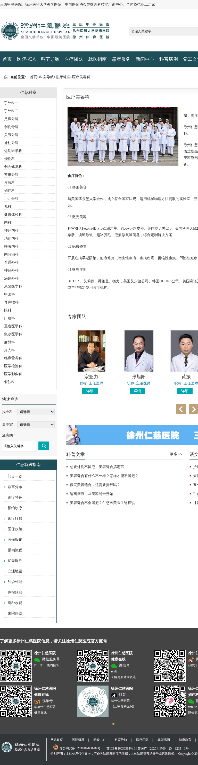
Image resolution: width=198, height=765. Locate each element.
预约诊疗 (15, 508)
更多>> (175, 454)
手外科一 (11, 103)
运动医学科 (13, 151)
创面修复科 (13, 167)
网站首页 (57, 740)
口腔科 (9, 318)
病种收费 (15, 603)
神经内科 (11, 230)
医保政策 (15, 529)
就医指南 (97, 59)
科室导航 (50, 59)
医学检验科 (13, 366)
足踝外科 (11, 119)
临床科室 (63, 77)
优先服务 (15, 561)
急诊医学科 (13, 334)
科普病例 (168, 59)
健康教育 (185, 740)
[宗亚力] (91, 371)
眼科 (7, 310)
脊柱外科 (11, 143)
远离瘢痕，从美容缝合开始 (91, 494)
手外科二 (11, 111)
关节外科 (11, 135)
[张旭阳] (139, 371)
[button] (113, 724)
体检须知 (15, 592)
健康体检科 (13, 215)
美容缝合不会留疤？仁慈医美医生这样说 (102, 503)
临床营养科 (13, 358)
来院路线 (15, 613)
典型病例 (164, 740)
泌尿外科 (11, 278)
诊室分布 (15, 487)
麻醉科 (9, 342)
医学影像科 (13, 374)
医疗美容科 (81, 77)
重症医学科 (13, 326)
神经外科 (11, 270)
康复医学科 (13, 286)
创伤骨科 (11, 127)
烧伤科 (9, 159)
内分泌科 (11, 254)
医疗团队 (73, 59)
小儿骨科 (11, 199)
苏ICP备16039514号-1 (121, 748)
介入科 (9, 350)
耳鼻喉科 (11, 302)
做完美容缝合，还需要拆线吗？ (95, 485)
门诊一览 (15, 476)
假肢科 (9, 382)
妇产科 (9, 191)
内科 (7, 222)
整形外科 (11, 175)
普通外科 (11, 262)
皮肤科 (9, 183)
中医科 (9, 294)
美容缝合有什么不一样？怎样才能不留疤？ (104, 476)
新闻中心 (145, 59)
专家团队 (77, 316)
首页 (7, 59)
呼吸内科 (11, 246)
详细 (90, 391)
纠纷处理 (15, 582)
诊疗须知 (15, 518)
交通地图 (15, 571)
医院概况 (26, 59)
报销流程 (15, 550)
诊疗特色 (15, 497)
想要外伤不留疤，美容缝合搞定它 (97, 467)
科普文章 (75, 454)
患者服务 (121, 59)
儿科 (7, 207)
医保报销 (15, 540)
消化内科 (11, 238)
